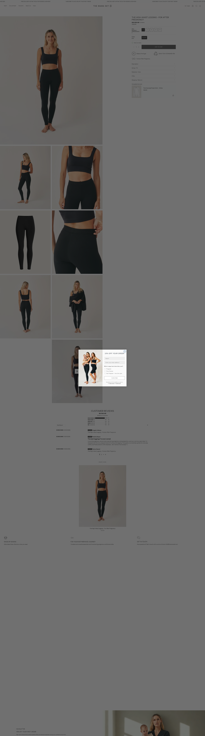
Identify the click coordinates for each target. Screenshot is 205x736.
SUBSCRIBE (114, 378)
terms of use (118, 383)
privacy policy (111, 383)
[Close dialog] (125, 351)
